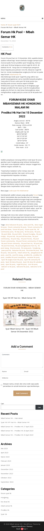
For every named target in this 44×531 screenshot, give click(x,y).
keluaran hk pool (18, 250)
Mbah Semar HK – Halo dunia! (12, 418)
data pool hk (28, 225)
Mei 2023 (4, 448)
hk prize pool (15, 248)
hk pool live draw (7, 246)
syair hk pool (10, 264)
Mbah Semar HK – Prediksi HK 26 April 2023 (17, 431)
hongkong (36, 248)
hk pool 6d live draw (23, 236)
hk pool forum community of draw (29, 241)
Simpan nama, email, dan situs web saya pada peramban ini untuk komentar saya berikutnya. (21, 385)
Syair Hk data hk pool (14, 262)
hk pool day (15, 239)
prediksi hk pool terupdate (16, 257)
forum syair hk (13, 25)
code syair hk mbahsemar (19, 191)
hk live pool (29, 232)
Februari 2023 (6, 461)
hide (10, 47)
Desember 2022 (7, 469)
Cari (2, 404)
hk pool (37, 232)
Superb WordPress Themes (22, 526)
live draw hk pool (32, 250)
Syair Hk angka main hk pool (12, 260)
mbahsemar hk (15, 74)
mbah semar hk (23, 253)
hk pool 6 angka (29, 234)
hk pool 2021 (17, 234)
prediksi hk (28, 255)
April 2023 (4, 453)
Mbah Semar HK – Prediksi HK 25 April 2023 (17, 435)
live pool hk (12, 253)
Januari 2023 (5, 465)
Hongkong (4, 497)
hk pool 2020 (6, 234)
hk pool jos (38, 243)
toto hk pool (32, 264)
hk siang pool (26, 248)
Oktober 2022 (6, 478)
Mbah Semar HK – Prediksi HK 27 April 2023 (17, 426)
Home (3, 25)
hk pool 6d (11, 236)
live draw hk (5, 502)
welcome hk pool (23, 267)
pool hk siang (17, 255)
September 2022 (7, 482)
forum (35, 195)
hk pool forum (26, 239)
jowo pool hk (6, 250)
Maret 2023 (5, 457)
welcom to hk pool (8, 267)
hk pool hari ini (26, 243)
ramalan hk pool (33, 257)
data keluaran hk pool (14, 225)
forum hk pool (18, 229)
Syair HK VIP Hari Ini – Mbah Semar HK (15, 422)
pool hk (8, 255)
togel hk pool (21, 264)
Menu (3, 18)
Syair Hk (4, 514)
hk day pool (19, 232)
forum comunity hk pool (17, 227)
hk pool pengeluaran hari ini (26, 246)
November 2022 (7, 473)
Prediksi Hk (5, 510)
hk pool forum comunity (10, 243)
